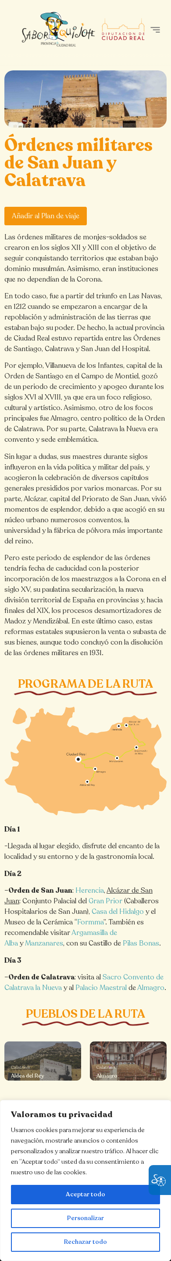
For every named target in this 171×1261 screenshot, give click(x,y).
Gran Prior (105, 901)
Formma (90, 922)
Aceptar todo (85, 1194)
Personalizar (85, 1218)
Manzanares (44, 943)
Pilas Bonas (141, 943)
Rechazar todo (85, 1242)
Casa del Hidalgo (118, 911)
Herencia (89, 890)
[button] (155, 29)
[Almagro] (128, 1061)
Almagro (150, 988)
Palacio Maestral (101, 988)
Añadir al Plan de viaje (45, 216)
